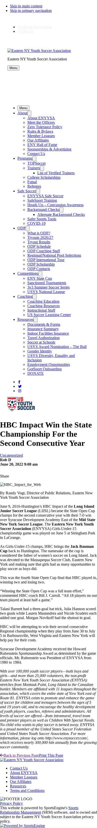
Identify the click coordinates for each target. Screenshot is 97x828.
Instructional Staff (41, 310)
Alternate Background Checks (61, 214)
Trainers (33, 168)
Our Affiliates (38, 140)
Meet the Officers (41, 122)
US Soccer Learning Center (49, 315)
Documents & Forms (43, 324)
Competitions (27, 273)
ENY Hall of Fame (42, 145)
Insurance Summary (43, 329)
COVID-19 (36, 223)
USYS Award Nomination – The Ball (57, 347)
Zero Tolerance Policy (44, 127)
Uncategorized (11, 455)
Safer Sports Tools (41, 219)
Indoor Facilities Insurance (48, 333)
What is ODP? (38, 233)
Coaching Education (43, 301)
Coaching (25, 296)
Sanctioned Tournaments (46, 283)
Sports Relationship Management (39, 810)
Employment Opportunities (48, 364)
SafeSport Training (42, 200)
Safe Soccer (26, 191)
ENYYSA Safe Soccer (45, 196)
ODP (21, 228)
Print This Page (51, 755)
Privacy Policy (11, 803)
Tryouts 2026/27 (40, 237)
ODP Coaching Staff (43, 251)
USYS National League (46, 292)
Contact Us (36, 153)
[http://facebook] (19, 382)
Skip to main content (26, 6)
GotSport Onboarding (34, 27)
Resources (25, 319)
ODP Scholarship (41, 264)
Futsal (32, 182)
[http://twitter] (20, 386)
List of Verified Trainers (56, 173)
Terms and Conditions (27, 790)
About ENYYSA (41, 118)
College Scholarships (43, 177)
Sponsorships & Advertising (49, 149)
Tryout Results (38, 242)
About (22, 113)
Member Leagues (41, 136)
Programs (24, 158)
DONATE (25, 31)
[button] (13, 68)
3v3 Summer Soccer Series (48, 287)
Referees (34, 186)
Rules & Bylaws (40, 131)
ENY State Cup (39, 278)
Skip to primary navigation (31, 10)
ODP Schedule (39, 246)
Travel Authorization (43, 338)
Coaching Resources (43, 306)
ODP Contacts (38, 269)
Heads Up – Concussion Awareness (55, 205)
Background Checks (43, 209)
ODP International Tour (45, 260)
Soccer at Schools (41, 342)
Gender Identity (39, 351)
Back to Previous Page (21, 755)
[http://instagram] (19, 391)
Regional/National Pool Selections (54, 255)
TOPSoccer (36, 163)
